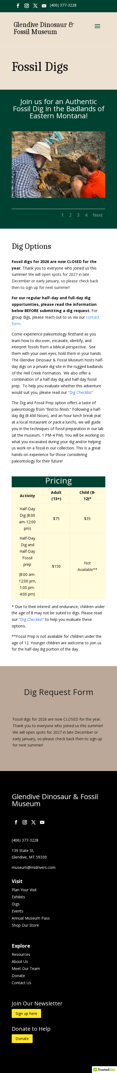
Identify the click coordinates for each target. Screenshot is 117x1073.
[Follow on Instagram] (26, 5)
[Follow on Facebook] (18, 5)
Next (98, 215)
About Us (20, 961)
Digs (16, 903)
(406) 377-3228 (63, 5)
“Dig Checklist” (80, 392)
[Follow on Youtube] (44, 5)
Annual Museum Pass (31, 918)
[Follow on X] (35, 5)
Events (17, 911)
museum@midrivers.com (34, 867)
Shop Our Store (25, 925)
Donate (18, 975)
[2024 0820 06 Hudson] (58, 196)
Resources (21, 954)
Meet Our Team (26, 968)
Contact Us (21, 982)
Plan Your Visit (24, 889)
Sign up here (26, 1013)
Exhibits (18, 896)
